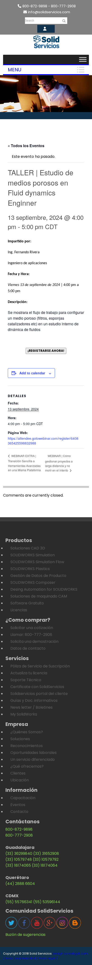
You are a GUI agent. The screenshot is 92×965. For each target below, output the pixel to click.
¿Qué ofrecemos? (27, 766)
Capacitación (22, 798)
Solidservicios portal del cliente (39, 693)
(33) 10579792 (46, 859)
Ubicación (19, 780)
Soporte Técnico (25, 680)
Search (29, 20)
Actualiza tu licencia (28, 673)
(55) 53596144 (46, 902)
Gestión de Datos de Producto (38, 575)
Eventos (17, 804)
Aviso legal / (48, 958)
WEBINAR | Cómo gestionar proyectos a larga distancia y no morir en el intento (59, 463)
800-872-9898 (19, 829)
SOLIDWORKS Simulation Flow (37, 562)
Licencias (18, 610)
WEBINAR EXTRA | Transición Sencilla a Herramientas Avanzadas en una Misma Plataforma (24, 463)
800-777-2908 (19, 835)
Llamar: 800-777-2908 (31, 634)
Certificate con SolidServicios (37, 686)
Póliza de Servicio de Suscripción (40, 666)
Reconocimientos (26, 745)
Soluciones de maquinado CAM (38, 596)
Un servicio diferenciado (32, 759)
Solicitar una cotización (31, 627)
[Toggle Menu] (83, 59)
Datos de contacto (28, 648)
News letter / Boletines (31, 707)
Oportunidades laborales (33, 752)
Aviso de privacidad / (21, 958)
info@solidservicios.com (49, 11)
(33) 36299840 (18, 853)
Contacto (19, 811)
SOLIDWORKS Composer (32, 582)
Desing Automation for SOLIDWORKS (43, 589)
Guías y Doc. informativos (34, 700)
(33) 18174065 (18, 865)
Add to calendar (32, 373)
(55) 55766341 (18, 902)
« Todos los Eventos (26, 145)
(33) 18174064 (45, 865)
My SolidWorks (23, 714)
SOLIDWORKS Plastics (30, 568)
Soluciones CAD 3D (27, 548)
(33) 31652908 (46, 853)
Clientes (17, 773)
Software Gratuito (27, 603)
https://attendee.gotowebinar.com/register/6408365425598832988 (43, 440)
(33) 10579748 (18, 859)
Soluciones (20, 739)
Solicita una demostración (34, 641)
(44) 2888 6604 (20, 883)
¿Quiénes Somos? (26, 732)
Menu (14, 69)
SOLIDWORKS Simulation (32, 555)
